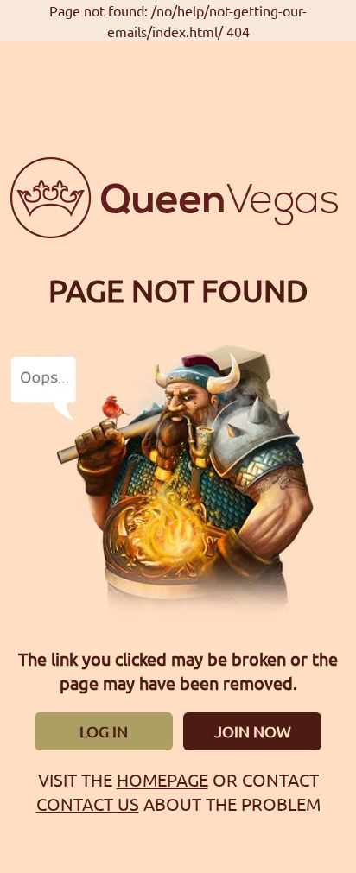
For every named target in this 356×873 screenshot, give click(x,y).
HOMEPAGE (162, 779)
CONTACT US (87, 803)
